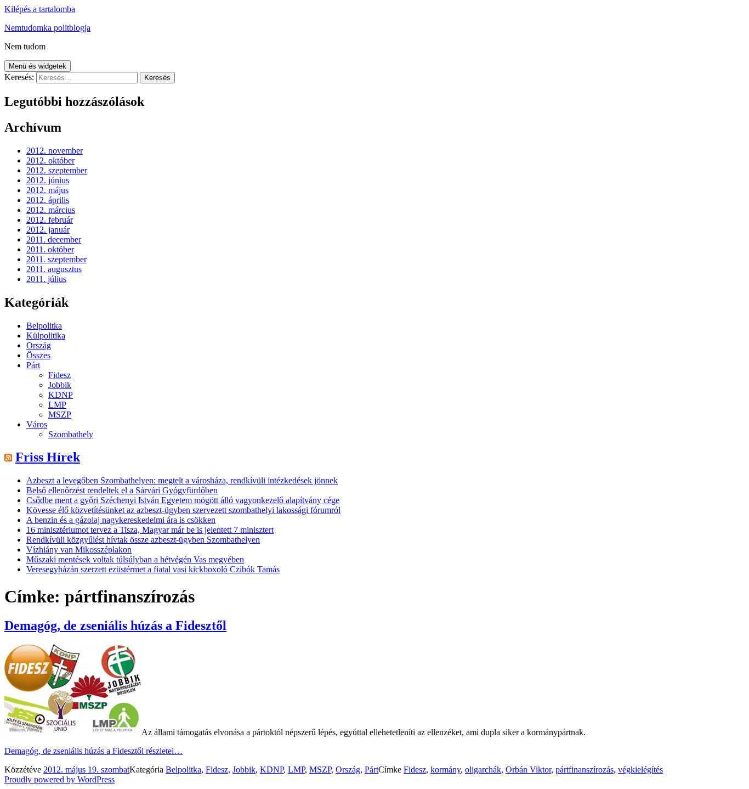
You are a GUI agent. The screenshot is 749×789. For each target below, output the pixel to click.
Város (36, 424)
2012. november (54, 150)
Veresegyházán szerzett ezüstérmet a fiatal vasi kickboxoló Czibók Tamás (153, 569)
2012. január (48, 229)
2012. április (47, 200)
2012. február (49, 219)
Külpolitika (45, 335)
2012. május (47, 190)
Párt (33, 365)
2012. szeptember (56, 170)
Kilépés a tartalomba (39, 9)
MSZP (59, 414)
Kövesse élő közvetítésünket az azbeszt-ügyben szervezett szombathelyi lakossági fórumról (183, 510)
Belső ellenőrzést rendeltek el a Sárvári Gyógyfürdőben (122, 490)
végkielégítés (640, 769)
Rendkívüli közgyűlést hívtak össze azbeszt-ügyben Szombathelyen (143, 539)
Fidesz (59, 375)
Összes (38, 355)
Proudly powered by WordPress (59, 779)
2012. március (50, 210)
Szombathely (70, 434)
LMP (57, 404)
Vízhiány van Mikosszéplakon (79, 549)
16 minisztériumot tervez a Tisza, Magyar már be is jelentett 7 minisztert (150, 529)
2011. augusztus (54, 269)
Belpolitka (44, 325)
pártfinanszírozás (584, 769)
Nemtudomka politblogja (47, 27)
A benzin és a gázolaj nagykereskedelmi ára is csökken (120, 520)
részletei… (93, 751)
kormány (445, 769)
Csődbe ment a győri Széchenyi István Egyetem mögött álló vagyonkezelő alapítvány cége (182, 500)
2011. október (50, 249)
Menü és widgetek (37, 66)
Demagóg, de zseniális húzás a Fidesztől (115, 625)
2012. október (50, 160)
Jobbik (59, 385)
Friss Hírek (47, 457)
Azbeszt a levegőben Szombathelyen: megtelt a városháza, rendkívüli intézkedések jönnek (182, 480)
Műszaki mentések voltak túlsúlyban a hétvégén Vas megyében (135, 559)
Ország (38, 345)
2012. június (47, 180)
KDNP (60, 394)
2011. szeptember (56, 259)
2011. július (46, 279)
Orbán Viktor (528, 769)
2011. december (53, 239)
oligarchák (483, 769)
